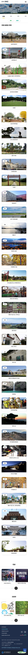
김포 (18, 16)
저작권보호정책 (4, 633)
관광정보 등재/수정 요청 (6, 635)
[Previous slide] (12, 588)
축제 (10, 20)
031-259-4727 (19, 643)
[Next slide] (16, 588)
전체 (3, 16)
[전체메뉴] (26, 2)
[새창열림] (22, 632)
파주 (11, 16)
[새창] (21, 651)
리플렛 (17, 20)
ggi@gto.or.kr (7, 645)
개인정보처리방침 (5, 629)
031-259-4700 (8, 643)
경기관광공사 (4, 627)
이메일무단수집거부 (5, 631)
